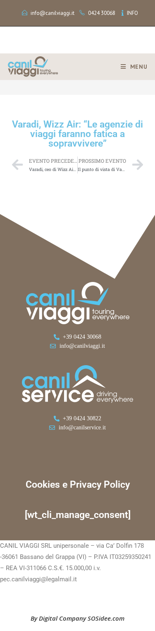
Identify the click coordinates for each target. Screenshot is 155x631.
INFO (132, 13)
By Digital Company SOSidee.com (77, 618)
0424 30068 (101, 13)
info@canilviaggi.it (52, 13)
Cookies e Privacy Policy (78, 484)
